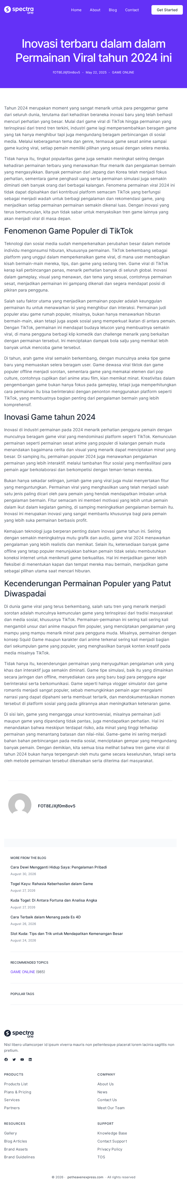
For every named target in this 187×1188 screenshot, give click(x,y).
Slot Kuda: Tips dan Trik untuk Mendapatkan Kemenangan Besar (66, 933)
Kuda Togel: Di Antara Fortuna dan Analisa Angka (53, 900)
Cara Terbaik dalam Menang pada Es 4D (45, 917)
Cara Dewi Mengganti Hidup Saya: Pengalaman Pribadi (58, 867)
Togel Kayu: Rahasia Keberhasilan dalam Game (51, 883)
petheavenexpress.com (85, 1177)
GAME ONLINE (123, 72)
